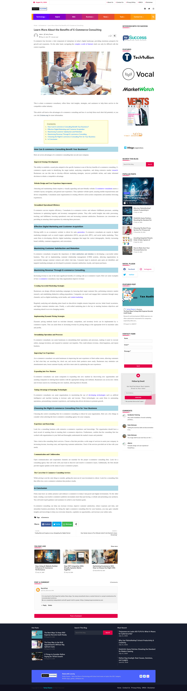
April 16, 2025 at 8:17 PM (47, 590)
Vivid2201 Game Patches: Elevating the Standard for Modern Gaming (143, 220)
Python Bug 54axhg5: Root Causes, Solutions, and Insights (136, 659)
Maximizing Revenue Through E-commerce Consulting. (67, 134)
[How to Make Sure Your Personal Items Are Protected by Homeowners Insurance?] (127, 250)
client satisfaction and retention (83, 254)
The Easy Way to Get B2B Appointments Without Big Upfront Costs (54, 644)
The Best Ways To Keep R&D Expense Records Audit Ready (138, 312)
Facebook (48, 524)
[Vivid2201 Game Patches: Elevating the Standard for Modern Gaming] (127, 220)
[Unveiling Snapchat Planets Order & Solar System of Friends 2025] (127, 240)
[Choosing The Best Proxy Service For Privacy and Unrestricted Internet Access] (127, 230)
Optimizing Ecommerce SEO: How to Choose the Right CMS (104, 567)
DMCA (141, 2)
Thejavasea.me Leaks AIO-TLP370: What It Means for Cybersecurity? (137, 632)
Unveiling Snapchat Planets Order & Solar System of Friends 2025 (143, 240)
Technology (40, 17)
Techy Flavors (48, 688)
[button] (153, 17)
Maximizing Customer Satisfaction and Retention (64, 132)
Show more (114, 546)
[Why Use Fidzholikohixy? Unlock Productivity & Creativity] (127, 210)
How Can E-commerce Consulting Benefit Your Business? (68, 127)
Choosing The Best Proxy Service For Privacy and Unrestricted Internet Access (144, 230)
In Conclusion (52, 139)
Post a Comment (76, 616)
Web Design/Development (74, 18)
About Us (110, 2)
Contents (51, 124)
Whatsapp (69, 524)
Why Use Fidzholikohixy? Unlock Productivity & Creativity (142, 210)
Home (35, 25)
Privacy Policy (131, 2)
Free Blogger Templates (105, 688)
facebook (131, 269)
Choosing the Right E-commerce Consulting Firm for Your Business (71, 137)
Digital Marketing (57, 18)
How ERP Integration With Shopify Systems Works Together (74, 568)
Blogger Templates (81, 688)
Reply (44, 605)
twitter (131, 275)
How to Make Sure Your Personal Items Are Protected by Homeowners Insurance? (143, 251)
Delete (50, 605)
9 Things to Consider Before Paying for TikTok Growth (54, 655)
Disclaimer (149, 2)
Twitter (58, 524)
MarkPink (44, 588)
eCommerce (42, 25)
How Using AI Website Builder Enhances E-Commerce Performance (46, 568)
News (105, 17)
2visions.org (44, 115)
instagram (148, 269)
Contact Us (119, 2)
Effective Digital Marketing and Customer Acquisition (66, 129)
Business (89, 17)
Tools (122, 17)
